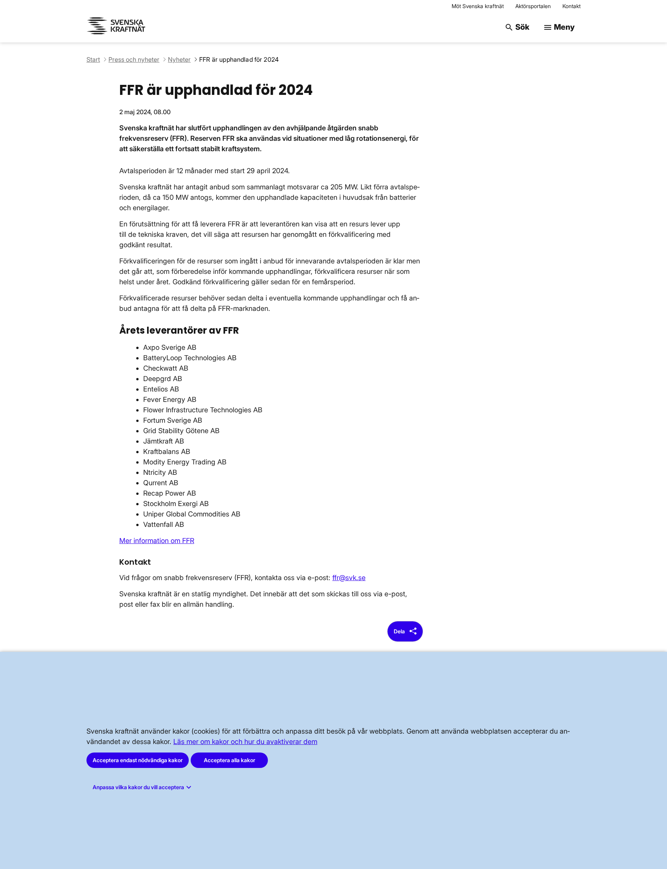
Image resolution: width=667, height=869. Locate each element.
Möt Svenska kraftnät (478, 6)
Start (93, 59)
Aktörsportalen (533, 6)
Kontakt (571, 6)
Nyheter (179, 59)
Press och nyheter (133, 59)
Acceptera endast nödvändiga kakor (138, 760)
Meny (559, 27)
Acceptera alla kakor (229, 760)
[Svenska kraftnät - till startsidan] (117, 27)
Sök (517, 27)
